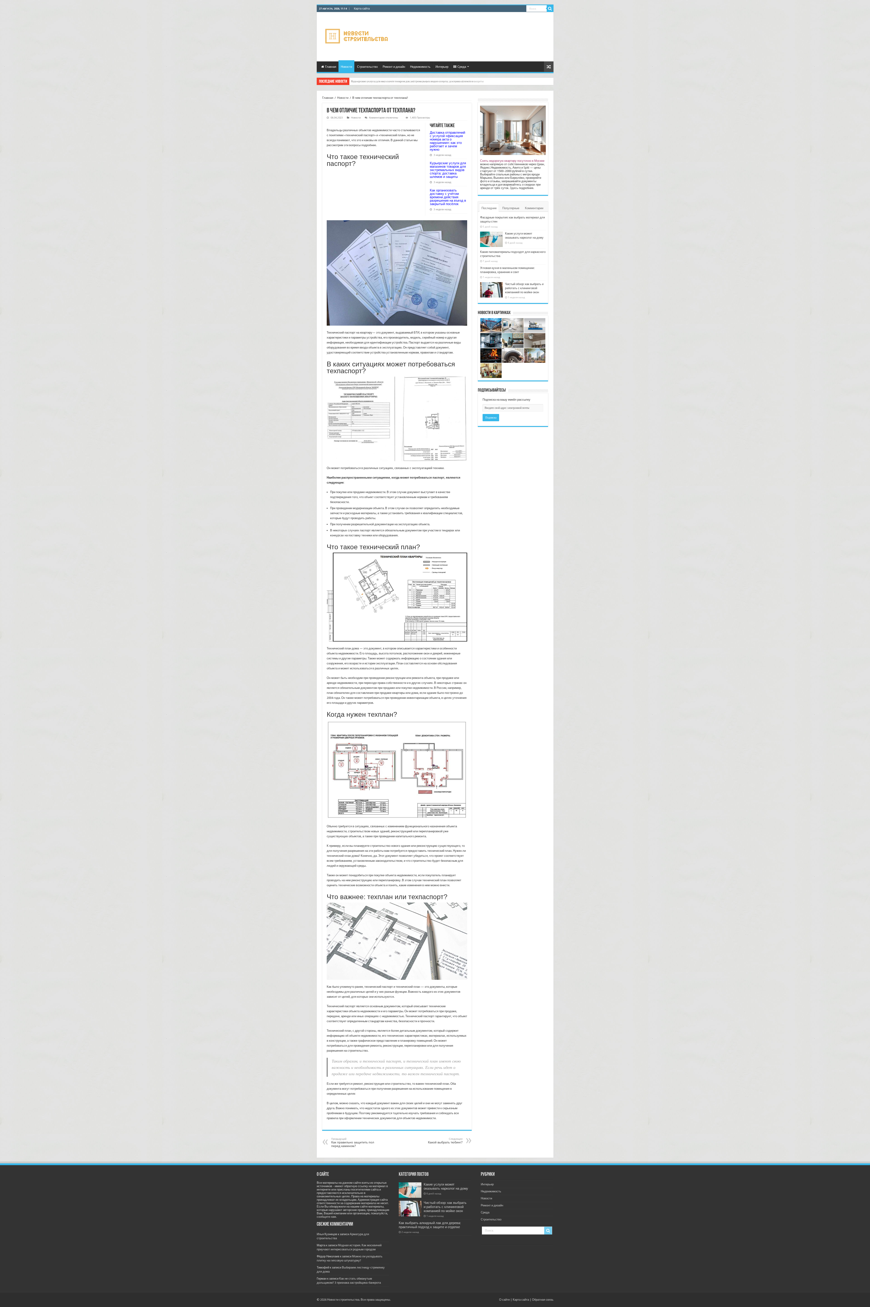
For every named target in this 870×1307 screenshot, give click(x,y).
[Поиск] (550, 8)
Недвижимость (420, 66)
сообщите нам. (327, 1216)
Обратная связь (542, 1299)
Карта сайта (362, 8)
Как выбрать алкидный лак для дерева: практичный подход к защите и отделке (430, 1225)
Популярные (510, 208)
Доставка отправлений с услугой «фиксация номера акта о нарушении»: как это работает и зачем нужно (447, 141)
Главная (330, 66)
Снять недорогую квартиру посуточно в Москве (512, 160)
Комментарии (534, 208)
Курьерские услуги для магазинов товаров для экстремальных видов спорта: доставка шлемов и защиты (448, 170)
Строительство (367, 66)
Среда (461, 66)
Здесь (514, 188)
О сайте (504, 1299)
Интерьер (441, 66)
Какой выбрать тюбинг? (445, 1141)
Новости (346, 66)
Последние (489, 208)
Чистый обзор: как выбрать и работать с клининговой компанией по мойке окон (524, 288)
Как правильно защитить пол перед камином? (352, 1143)
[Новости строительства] (357, 36)
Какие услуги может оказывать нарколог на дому (446, 1186)
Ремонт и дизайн (394, 66)
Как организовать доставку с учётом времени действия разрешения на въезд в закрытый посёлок (448, 197)
